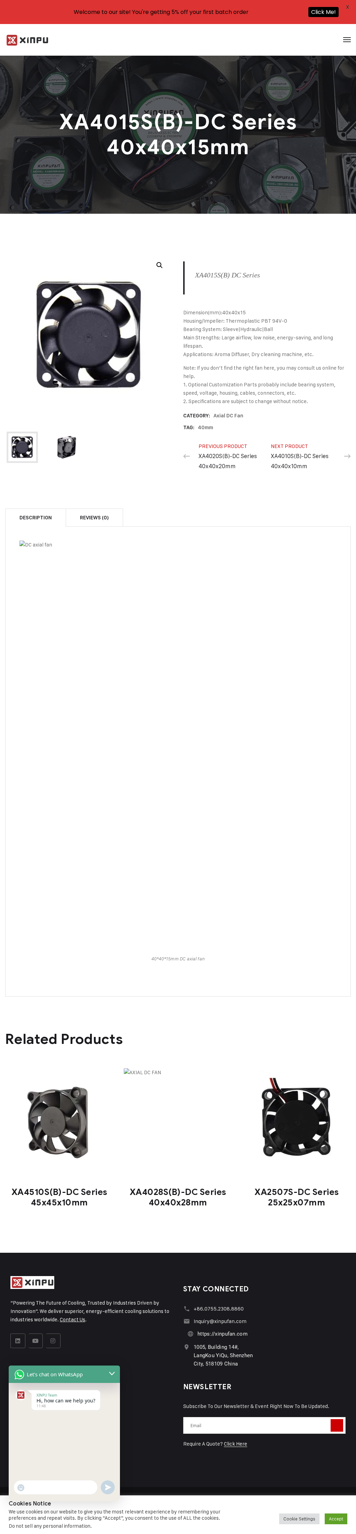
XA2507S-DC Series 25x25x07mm (296, 1197)
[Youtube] (36, 1341)
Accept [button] (336, 1518)
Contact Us (72, 1319)
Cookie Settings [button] (299, 1518)
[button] (159, 265)
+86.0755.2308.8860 (219, 1308)
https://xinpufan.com (222, 1334)
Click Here (235, 1443)
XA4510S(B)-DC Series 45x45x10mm (59, 1197)
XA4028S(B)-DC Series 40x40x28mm (178, 1197)
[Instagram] (53, 1341)
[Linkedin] (18, 1341)
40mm (205, 427)
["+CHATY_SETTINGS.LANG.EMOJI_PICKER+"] (21, 1488)
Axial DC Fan (228, 415)
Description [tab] (35, 517)
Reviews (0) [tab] (94, 517)
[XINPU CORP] (27, 39)
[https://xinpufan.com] (190, 1333)
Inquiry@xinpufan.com (220, 1321)
